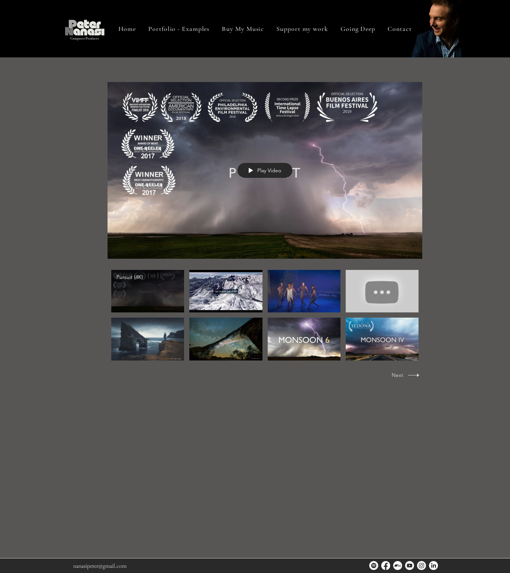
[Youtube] (409, 565)
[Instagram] (421, 565)
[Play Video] (147, 291)
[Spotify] (373, 565)
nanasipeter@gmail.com (100, 566)
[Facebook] (385, 565)
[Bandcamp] (397, 565)
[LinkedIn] (433, 565)
